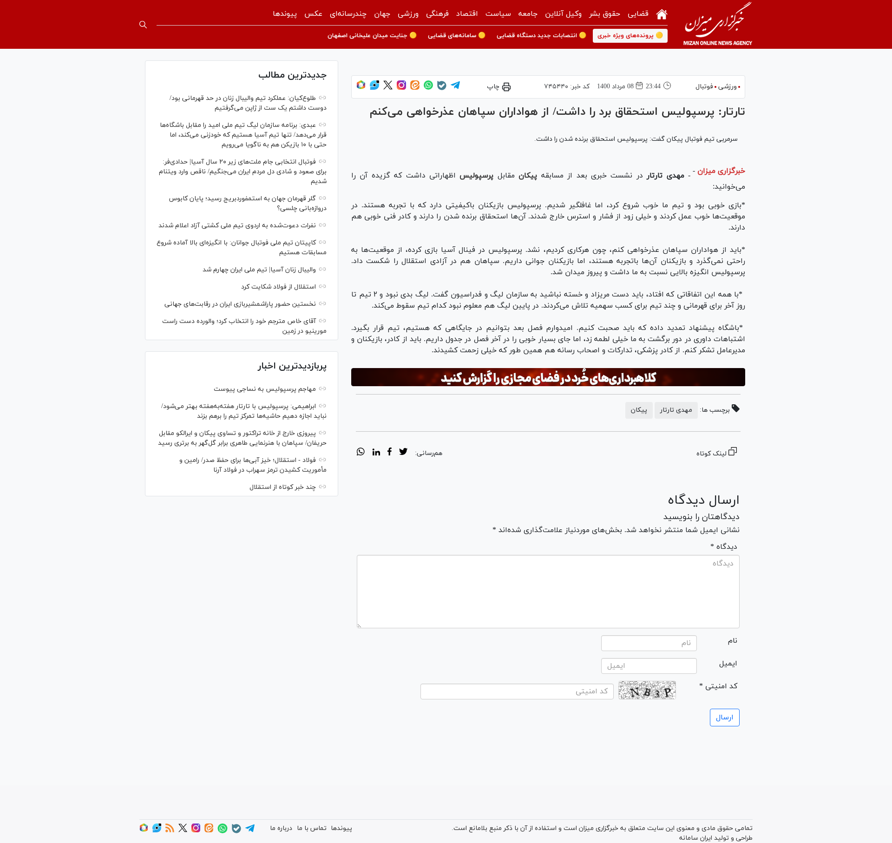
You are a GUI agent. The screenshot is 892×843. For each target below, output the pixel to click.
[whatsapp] (361, 453)
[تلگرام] (455, 88)
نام (732, 641)
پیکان (527, 176)
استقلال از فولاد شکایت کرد (278, 287)
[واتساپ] (428, 88)
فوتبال (704, 86)
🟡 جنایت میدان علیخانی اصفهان (372, 36)
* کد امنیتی (718, 686)
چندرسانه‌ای (348, 14)
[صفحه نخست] (662, 13)
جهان (382, 14)
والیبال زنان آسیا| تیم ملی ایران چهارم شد (259, 269)
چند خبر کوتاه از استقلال (282, 487)
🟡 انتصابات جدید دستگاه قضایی (541, 36)
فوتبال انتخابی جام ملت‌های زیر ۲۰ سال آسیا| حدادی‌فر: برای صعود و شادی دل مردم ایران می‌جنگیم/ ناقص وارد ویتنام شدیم (243, 172)
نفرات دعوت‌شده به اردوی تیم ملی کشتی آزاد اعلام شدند (237, 225)
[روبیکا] (361, 88)
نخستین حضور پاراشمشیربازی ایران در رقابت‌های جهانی (240, 304)
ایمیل (728, 664)
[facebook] (389, 453)
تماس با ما (312, 828)
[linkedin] (376, 453)
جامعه (528, 14)
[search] (143, 24)
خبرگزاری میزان (721, 171)
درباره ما (281, 828)
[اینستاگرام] (401, 88)
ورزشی (408, 14)
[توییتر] (388, 88)
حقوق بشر (604, 14)
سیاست (498, 14)
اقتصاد (467, 14)
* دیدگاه (723, 547)
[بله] (441, 88)
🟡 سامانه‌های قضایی (456, 36)
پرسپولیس (476, 176)
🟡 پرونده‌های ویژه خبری (630, 36)
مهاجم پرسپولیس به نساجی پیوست (265, 389)
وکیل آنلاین (563, 14)
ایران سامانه (695, 838)
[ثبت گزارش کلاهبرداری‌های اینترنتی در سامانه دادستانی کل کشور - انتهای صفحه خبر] (548, 377)
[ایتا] (415, 88)
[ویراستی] (374, 88)
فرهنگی (437, 14)
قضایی (638, 14)
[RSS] (169, 830)
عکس (313, 14)
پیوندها (285, 14)
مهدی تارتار (676, 410)
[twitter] (403, 453)
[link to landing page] (718, 24)
